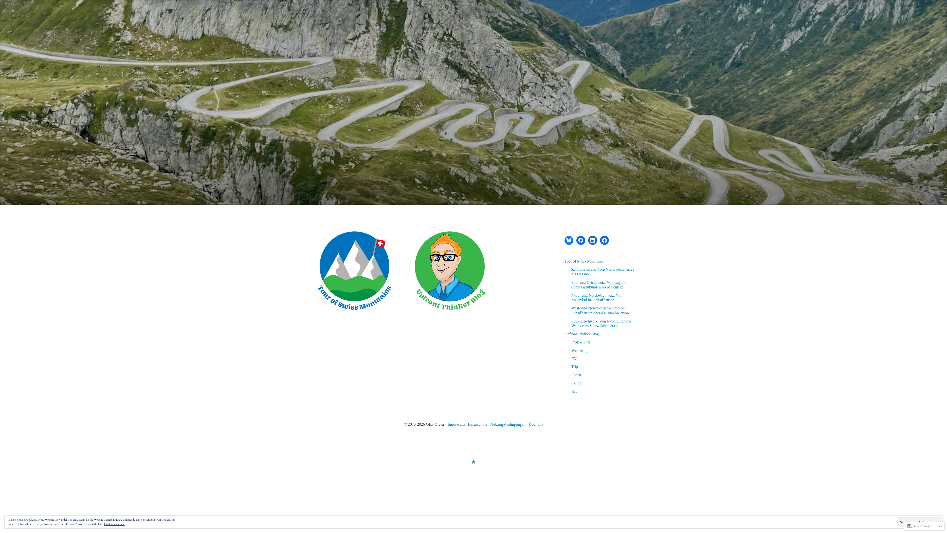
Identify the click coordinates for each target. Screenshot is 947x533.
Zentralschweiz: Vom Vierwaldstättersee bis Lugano (602, 271)
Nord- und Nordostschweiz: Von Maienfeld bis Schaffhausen (596, 297)
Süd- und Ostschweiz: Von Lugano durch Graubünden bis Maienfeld (598, 284)
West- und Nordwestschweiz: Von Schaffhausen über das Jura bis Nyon (600, 310)
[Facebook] (580, 240)
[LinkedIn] (592, 240)
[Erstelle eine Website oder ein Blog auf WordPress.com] (473, 462)
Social (576, 374)
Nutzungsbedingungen (508, 424)
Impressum (456, 424)
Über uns (536, 424)
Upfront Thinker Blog (582, 333)
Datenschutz (477, 424)
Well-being (579, 350)
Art (574, 391)
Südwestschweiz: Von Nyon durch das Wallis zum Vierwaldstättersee (601, 323)
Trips (575, 366)
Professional (580, 341)
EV (574, 358)
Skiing (576, 382)
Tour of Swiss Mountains (584, 261)
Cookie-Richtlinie (114, 524)
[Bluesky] (569, 240)
